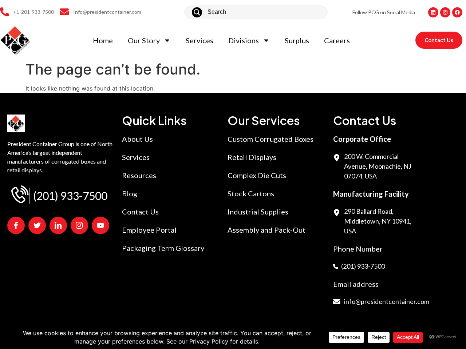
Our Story (144, 40)
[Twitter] (37, 225)
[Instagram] (445, 12)
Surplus (297, 40)
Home (103, 40)
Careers (337, 40)
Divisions (243, 40)
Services (199, 40)
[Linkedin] (433, 12)
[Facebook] (457, 12)
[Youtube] (100, 225)
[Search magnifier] (197, 12)
